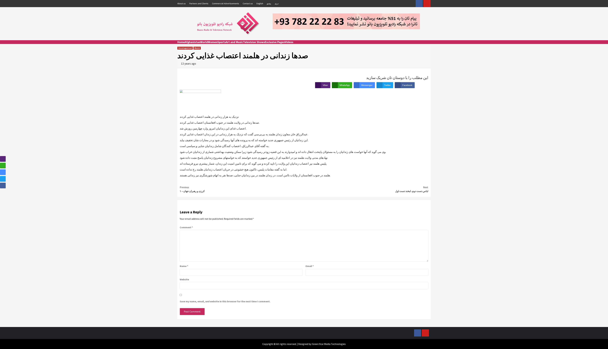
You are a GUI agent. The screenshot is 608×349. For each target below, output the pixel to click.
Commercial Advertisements (225, 3)
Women (212, 42)
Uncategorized (185, 48)
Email (310, 266)
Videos (289, 42)
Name (184, 266)
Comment (186, 227)
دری (277, 3)
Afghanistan (192, 42)
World (204, 42)
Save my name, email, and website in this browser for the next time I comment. (225, 301)
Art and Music (234, 42)
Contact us (248, 3)
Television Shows (254, 42)
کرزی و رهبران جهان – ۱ (192, 189)
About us (181, 3)
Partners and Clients (198, 3)
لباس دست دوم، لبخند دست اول (411, 189)
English (259, 3)
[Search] (429, 45)
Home (181, 42)
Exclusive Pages (275, 42)
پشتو (269, 3)
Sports (221, 42)
